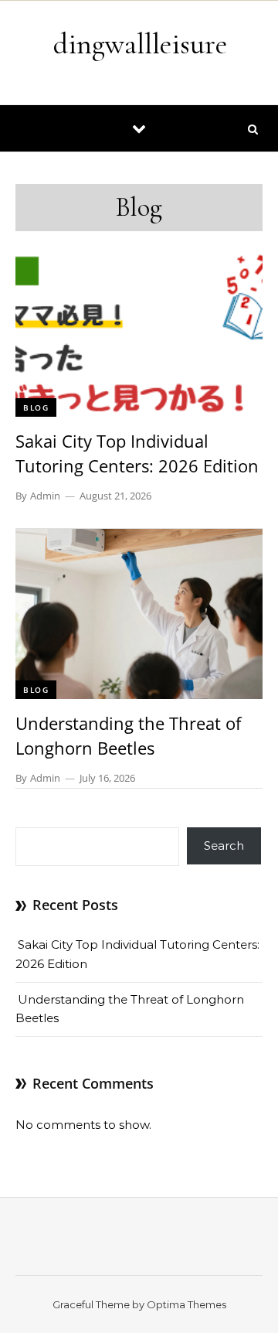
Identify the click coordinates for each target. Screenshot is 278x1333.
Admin (45, 496)
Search (224, 845)
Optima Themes (186, 1304)
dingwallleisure (140, 44)
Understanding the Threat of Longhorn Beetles (128, 735)
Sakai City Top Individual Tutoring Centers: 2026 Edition (137, 453)
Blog (36, 407)
